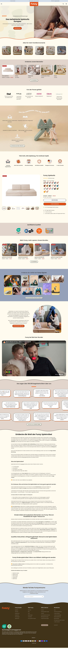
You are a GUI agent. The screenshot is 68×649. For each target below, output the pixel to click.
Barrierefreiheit (56, 618)
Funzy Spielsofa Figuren (32, 618)
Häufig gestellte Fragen (45, 611)
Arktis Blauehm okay (52, 189)
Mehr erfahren (55, 200)
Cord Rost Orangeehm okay (44, 186)
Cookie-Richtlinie (57, 613)
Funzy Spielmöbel (14, 546)
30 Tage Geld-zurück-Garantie (59, 620)
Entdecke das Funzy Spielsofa (17, 145)
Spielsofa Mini (15, 574)
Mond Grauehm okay (47, 189)
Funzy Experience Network (45, 615)
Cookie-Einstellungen (57, 615)
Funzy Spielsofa (29, 480)
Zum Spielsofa (17, 28)
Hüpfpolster (15, 577)
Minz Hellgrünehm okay (44, 189)
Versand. (49, 197)
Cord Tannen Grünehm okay (50, 186)
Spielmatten (17, 618)
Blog (28, 611)
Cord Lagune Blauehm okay (55, 183)
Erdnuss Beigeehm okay (47, 192)
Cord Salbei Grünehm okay (47, 183)
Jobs (29, 613)
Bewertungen (30, 615)
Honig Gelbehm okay (44, 192)
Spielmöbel (13, 464)
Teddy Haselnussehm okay (55, 186)
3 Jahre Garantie (57, 621)
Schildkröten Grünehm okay (57, 189)
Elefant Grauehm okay (55, 189)
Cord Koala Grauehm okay (50, 183)
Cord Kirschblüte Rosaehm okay (52, 183)
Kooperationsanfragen (45, 618)
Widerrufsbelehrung (57, 616)
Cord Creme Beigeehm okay (44, 183)
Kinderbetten (17, 613)
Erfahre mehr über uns (18, 325)
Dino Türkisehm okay (57, 186)
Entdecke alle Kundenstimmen (34, 424)
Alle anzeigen (34, 80)
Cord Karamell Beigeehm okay (57, 183)
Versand (42, 613)
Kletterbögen (17, 616)
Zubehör (21, 474)
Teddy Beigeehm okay (52, 186)
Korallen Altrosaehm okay (50, 189)
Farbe (48, 180)
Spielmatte (15, 578)
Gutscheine (30, 616)
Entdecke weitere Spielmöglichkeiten (34, 297)
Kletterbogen (34, 510)
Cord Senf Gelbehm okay (47, 186)
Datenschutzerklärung (57, 611)
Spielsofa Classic (16, 573)
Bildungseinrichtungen (44, 616)
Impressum (56, 625)
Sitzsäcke (27, 510)
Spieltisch (18, 510)
